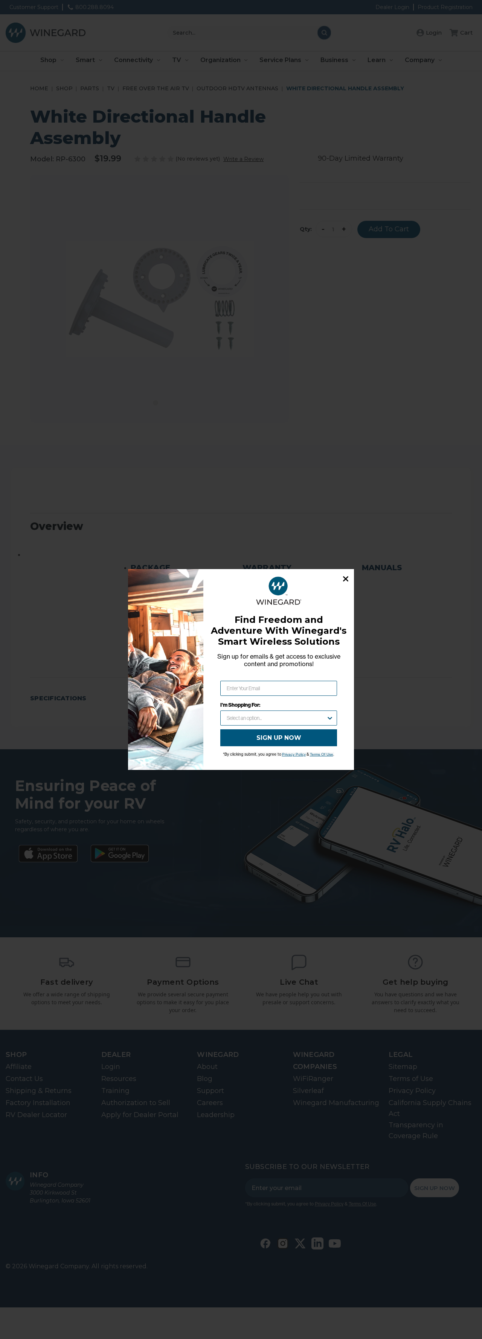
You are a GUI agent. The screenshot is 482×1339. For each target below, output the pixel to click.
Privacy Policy (294, 754)
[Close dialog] (345, 579)
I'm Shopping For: (240, 704)
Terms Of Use (321, 754)
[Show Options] (330, 718)
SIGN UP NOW (278, 737)
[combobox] (276, 718)
